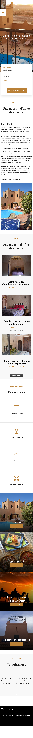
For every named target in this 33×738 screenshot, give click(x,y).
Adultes (5, 80)
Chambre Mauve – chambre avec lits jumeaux (16, 283)
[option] (16, 684)
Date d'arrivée (6, 67)
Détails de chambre (15, 291)
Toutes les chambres (16, 375)
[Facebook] (31, 730)
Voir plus (16, 526)
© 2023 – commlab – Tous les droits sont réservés (16, 722)
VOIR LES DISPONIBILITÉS (16, 90)
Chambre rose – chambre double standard (16, 322)
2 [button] (16, 701)
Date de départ (7, 74)
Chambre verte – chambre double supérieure (17, 362)
